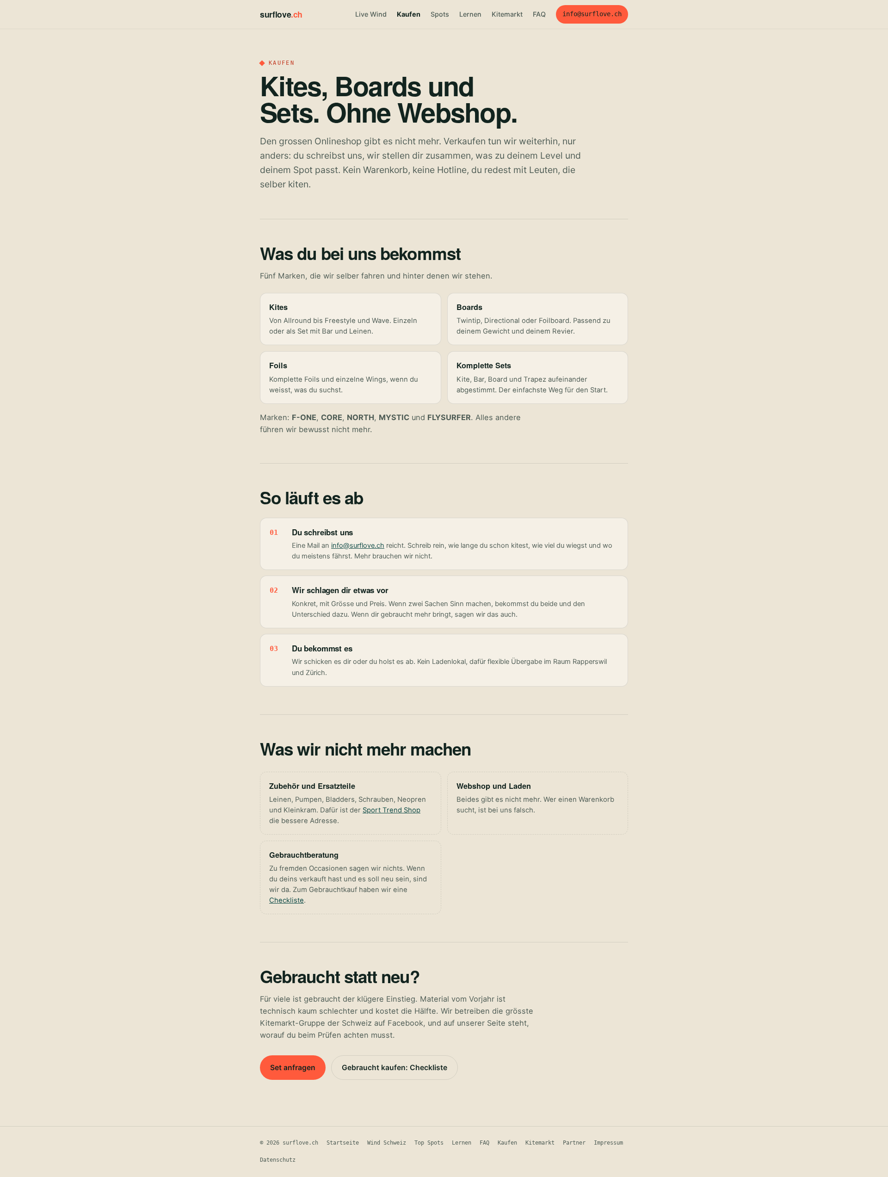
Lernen (470, 14)
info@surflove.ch (592, 14)
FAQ (539, 14)
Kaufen (408, 14)
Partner (574, 1143)
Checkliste (286, 900)
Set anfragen (292, 1067)
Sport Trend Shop (391, 810)
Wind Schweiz (386, 1143)
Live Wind (371, 14)
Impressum (608, 1143)
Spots (440, 14)
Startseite (343, 1143)
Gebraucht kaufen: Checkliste (394, 1067)
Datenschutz (278, 1160)
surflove (281, 14)
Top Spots (429, 1143)
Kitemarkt (507, 14)
